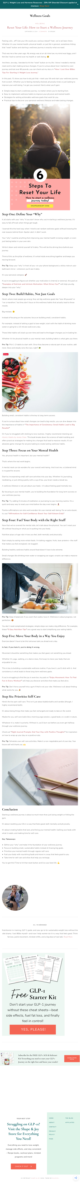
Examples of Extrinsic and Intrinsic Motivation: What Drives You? (31, 284)
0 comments (43, 31)
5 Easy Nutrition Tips (17, 629)
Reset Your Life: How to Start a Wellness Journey (40, 27)
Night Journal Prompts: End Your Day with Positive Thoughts (37, 732)
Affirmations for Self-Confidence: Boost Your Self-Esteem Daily (36, 513)
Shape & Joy (35, 1178)
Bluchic (55, 1178)
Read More (68, 937)
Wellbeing (40, 24)
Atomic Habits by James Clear (14, 437)
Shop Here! (44, 6)
